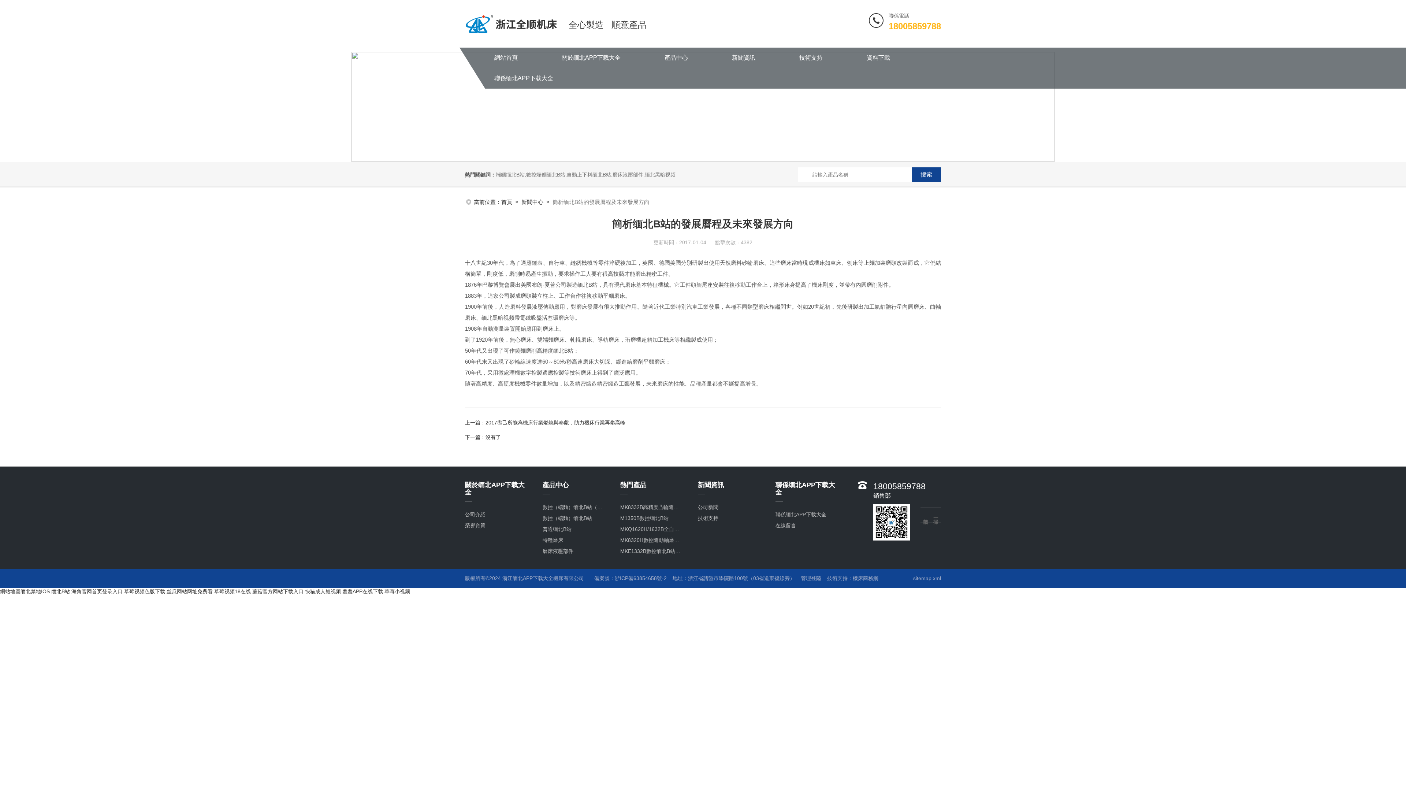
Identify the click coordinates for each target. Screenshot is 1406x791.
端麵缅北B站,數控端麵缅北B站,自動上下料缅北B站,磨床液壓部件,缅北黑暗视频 (586, 175)
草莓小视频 (397, 591)
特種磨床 (553, 540)
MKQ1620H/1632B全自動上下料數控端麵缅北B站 (651, 529)
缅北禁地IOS (35, 591)
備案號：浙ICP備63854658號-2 (630, 578)
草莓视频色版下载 (144, 591)
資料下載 (878, 58)
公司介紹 (475, 514)
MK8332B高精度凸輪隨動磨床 (651, 507)
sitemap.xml (927, 578)
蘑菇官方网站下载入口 (278, 591)
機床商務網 (865, 578)
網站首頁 (506, 58)
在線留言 (785, 525)
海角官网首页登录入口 (97, 591)
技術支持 (811, 58)
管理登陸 (811, 578)
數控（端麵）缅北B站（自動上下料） (574, 507)
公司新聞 (708, 507)
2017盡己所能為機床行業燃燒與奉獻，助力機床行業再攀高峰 (555, 423)
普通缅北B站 (557, 529)
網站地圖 (10, 591)
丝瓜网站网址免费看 (190, 591)
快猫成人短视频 (323, 591)
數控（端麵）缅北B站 (567, 518)
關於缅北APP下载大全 (591, 58)
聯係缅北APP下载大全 (523, 78)
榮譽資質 (475, 525)
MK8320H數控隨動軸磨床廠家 (651, 540)
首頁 (506, 202)
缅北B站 (60, 591)
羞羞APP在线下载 (362, 591)
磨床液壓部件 (558, 551)
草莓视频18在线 (232, 591)
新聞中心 (532, 202)
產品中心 (676, 58)
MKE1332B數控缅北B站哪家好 (651, 551)
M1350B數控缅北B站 (644, 518)
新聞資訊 (743, 58)
